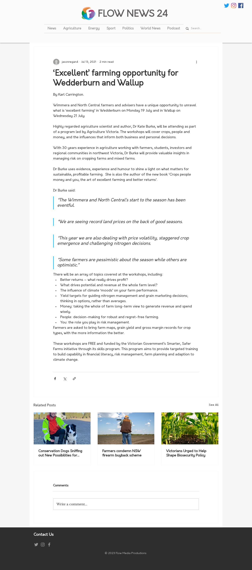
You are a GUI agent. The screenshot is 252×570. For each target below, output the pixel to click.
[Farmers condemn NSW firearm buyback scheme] (126, 428)
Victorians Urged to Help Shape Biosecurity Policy (186, 453)
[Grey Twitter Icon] (36, 544)
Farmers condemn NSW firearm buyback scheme (122, 453)
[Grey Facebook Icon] (49, 544)
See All (214, 405)
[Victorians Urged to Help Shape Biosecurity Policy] (189, 428)
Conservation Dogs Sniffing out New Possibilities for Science (60, 453)
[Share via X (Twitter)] (65, 378)
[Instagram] (233, 5)
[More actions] (196, 62)
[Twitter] (226, 5)
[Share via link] (74, 378)
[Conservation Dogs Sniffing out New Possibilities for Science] (62, 428)
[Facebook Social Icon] (240, 5)
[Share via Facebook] (55, 378)
